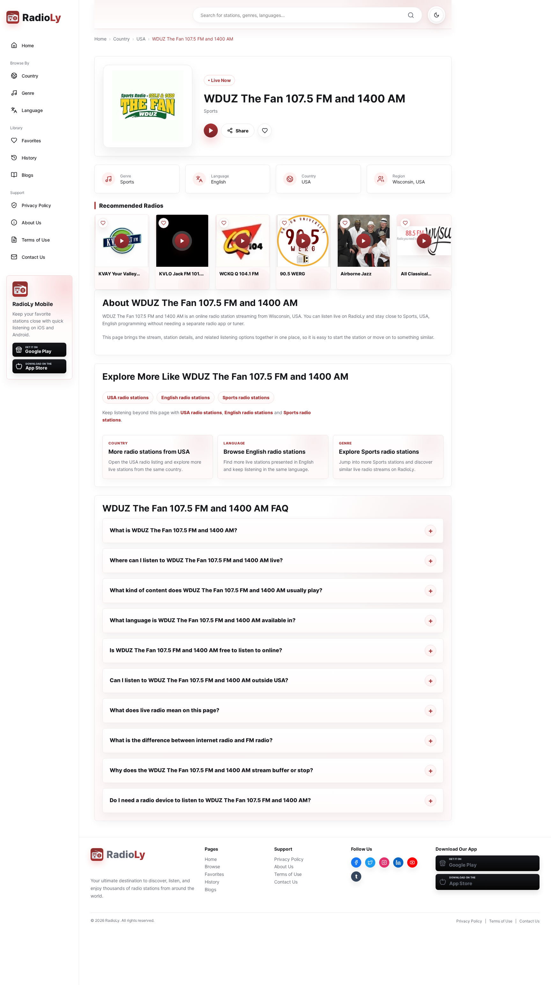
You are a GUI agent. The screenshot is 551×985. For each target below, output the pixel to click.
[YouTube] (412, 862)
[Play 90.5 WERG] (303, 241)
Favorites (214, 874)
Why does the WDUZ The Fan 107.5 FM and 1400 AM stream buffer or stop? (211, 770)
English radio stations (185, 397)
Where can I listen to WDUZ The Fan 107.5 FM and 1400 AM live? (196, 560)
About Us (283, 866)
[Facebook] (356, 862)
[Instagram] (384, 862)
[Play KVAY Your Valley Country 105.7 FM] (121, 241)
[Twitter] (370, 862)
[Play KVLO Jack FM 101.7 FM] (182, 241)
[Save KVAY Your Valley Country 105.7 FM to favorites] (103, 223)
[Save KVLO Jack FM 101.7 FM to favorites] (163, 223)
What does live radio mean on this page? (164, 710)
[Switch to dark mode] (437, 15)
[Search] (410, 15)
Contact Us (286, 881)
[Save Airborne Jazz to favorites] (345, 223)
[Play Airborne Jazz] (363, 241)
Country (121, 38)
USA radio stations (128, 397)
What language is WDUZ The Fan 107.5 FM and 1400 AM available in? (203, 620)
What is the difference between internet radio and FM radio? (191, 740)
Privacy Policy (289, 859)
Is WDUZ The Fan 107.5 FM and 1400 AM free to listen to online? (196, 650)
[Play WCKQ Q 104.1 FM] (242, 241)
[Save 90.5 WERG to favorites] (284, 223)
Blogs (210, 889)
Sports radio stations (246, 397)
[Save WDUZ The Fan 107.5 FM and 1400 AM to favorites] (265, 130)
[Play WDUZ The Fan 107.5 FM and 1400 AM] (211, 130)
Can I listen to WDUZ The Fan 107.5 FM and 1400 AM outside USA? (199, 680)
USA (140, 38)
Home (100, 38)
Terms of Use (288, 874)
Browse (212, 866)
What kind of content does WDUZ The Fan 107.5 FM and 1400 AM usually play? (216, 590)
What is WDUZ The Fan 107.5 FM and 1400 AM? (173, 530)
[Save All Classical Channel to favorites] (405, 223)
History (212, 881)
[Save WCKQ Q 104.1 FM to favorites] (224, 223)
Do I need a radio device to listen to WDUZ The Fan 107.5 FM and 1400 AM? (210, 800)
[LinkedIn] (398, 862)
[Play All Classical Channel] (424, 241)
